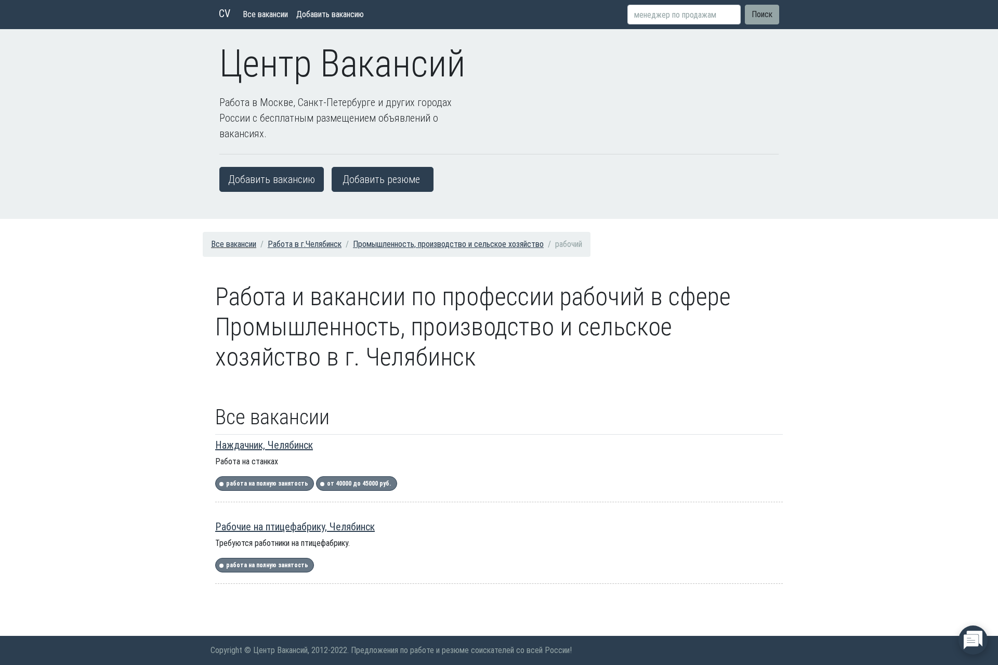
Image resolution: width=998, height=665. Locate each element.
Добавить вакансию (330, 14)
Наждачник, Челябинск (264, 445)
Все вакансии (265, 14)
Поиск (762, 14)
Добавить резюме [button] (381, 179)
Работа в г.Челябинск (305, 244)
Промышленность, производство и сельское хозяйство (448, 244)
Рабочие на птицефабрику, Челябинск (295, 526)
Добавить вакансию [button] (271, 179)
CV (224, 13)
